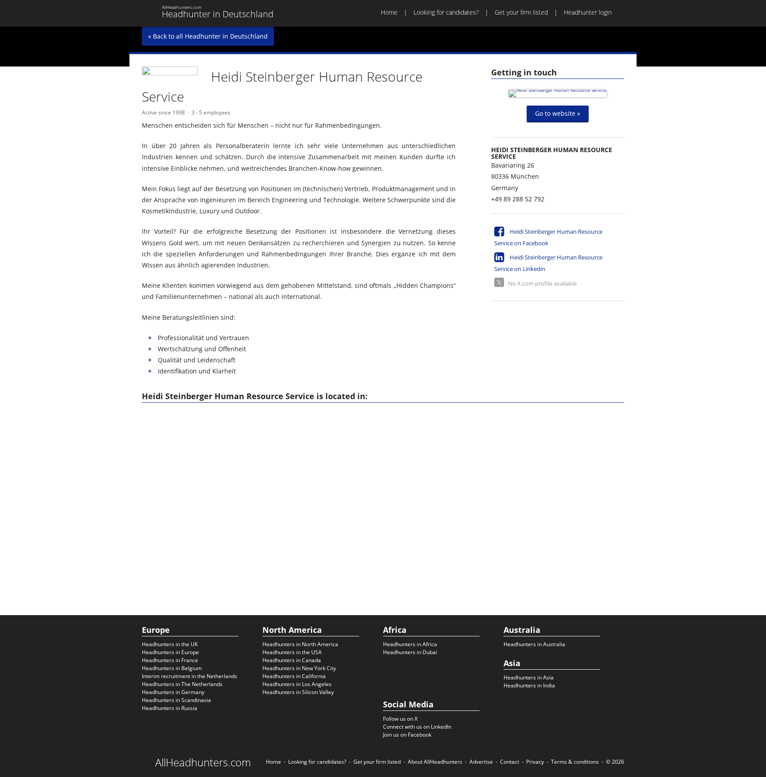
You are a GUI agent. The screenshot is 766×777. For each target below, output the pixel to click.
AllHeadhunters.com (203, 762)
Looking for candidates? (446, 12)
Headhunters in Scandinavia (176, 700)
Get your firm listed (521, 12)
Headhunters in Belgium (172, 668)
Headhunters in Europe (170, 652)
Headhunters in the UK (170, 644)
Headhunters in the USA (292, 652)
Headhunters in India (529, 685)
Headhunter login (588, 12)
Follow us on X (400, 718)
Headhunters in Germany (173, 692)
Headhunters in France (170, 660)
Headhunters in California (294, 676)
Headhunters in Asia (529, 677)
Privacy (535, 761)
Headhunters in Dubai (410, 652)
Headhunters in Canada (291, 660)
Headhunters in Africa (410, 644)
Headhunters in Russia (169, 708)
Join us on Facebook (407, 734)
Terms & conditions (575, 761)
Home (389, 12)
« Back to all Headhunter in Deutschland (208, 36)
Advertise (481, 761)
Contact (509, 761)
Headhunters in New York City (299, 668)
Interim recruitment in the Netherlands (189, 676)
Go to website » (557, 113)
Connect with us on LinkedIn (417, 726)
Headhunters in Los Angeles (297, 684)
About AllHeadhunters (435, 761)
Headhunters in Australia (534, 644)
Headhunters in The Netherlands (182, 684)
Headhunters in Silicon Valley (298, 692)
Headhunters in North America (300, 644)
